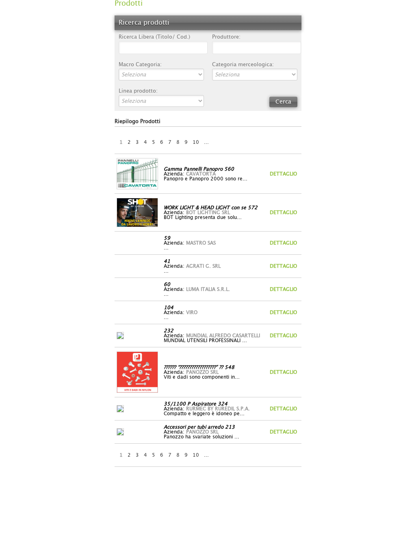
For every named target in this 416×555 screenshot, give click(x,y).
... (206, 142)
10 (196, 142)
